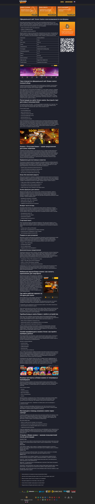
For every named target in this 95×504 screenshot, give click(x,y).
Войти (62, 1)
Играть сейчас (52, 14)
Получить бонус (33, 14)
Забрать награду (70, 14)
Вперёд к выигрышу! (67, 32)
